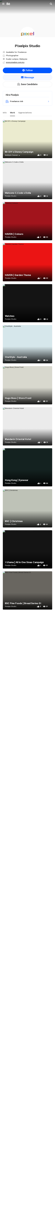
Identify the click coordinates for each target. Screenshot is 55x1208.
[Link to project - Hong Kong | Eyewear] (27, 467)
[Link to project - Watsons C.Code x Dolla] (27, 180)
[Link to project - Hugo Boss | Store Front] (27, 385)
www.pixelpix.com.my (15, 62)
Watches (9, 316)
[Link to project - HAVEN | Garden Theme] (27, 262)
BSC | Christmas (14, 521)
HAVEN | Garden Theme (18, 275)
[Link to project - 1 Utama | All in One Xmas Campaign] (27, 549)
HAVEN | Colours (14, 234)
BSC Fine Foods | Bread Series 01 (23, 603)
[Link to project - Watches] (27, 303)
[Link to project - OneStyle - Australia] (27, 344)
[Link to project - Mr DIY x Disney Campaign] (27, 139)
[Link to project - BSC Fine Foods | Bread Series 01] (27, 590)
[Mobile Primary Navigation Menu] (3, 4)
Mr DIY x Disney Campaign (19, 151)
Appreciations (25, 112)
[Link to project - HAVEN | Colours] (27, 221)
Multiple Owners (11, 155)
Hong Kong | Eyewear (16, 480)
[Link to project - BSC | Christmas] (27, 508)
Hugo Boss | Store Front (18, 398)
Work (12, 112)
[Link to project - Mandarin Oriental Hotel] (27, 426)
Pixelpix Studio (10, 196)
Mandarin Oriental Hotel (18, 439)
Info (5, 112)
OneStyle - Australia (16, 357)
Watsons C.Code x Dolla (18, 193)
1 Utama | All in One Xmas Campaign (24, 562)
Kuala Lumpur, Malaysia (16, 59)
